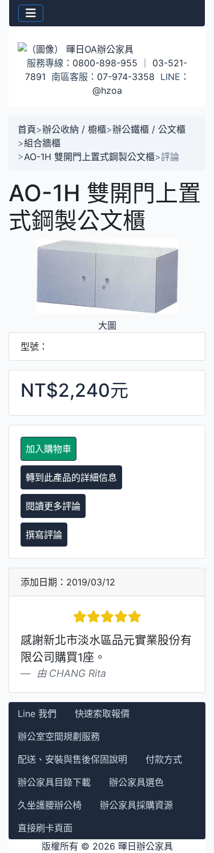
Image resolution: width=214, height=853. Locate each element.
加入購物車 (48, 449)
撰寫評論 (44, 534)
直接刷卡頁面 (45, 828)
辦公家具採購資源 (136, 805)
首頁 (27, 129)
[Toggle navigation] (30, 13)
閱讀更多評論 (53, 506)
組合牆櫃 (42, 143)
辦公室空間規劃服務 (59, 736)
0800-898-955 (105, 63)
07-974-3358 (126, 76)
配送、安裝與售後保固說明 (72, 759)
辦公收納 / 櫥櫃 (74, 129)
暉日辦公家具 (145, 846)
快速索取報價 (102, 713)
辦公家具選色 (136, 782)
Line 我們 (37, 713)
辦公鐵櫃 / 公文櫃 (148, 129)
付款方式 (164, 759)
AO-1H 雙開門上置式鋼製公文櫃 (89, 156)
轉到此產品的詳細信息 (71, 477)
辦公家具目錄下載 (54, 782)
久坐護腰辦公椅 (50, 805)
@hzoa (107, 90)
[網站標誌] (107, 48)
